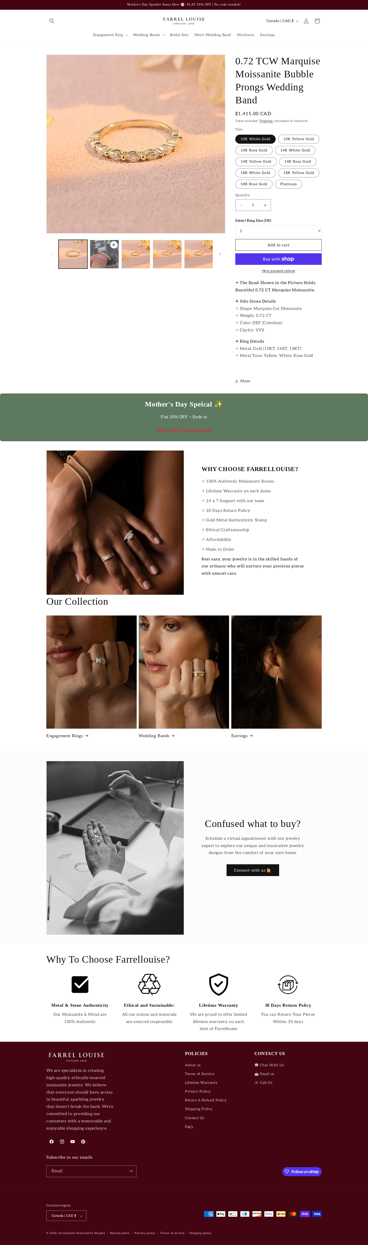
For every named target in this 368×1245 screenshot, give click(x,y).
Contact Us (194, 1118)
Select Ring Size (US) (253, 221)
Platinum (288, 184)
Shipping (266, 121)
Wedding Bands (154, 735)
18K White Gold (255, 173)
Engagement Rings (64, 735)
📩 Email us (264, 1074)
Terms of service (172, 1233)
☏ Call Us (263, 1083)
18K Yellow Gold (298, 173)
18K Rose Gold (254, 184)
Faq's (189, 1127)
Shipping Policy (199, 1109)
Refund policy (120, 1233)
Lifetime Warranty (201, 1083)
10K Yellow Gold (298, 139)
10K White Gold (255, 139)
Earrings (239, 735)
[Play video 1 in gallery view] (104, 254)
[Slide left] (51, 254)
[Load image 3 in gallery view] (167, 254)
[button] (51, 21)
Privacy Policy (197, 1091)
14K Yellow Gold (256, 161)
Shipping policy (201, 1233)
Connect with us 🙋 (253, 870)
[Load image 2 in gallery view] (135, 254)
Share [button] (245, 381)
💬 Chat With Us (269, 1065)
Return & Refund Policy (205, 1100)
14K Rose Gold (297, 161)
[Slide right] (219, 254)
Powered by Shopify (90, 1233)
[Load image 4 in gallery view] (198, 254)
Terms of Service (199, 1074)
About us (193, 1065)
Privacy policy (145, 1233)
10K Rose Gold (254, 150)
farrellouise (67, 1233)
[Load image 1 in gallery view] (73, 254)
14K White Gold (295, 150)
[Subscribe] (130, 1171)
